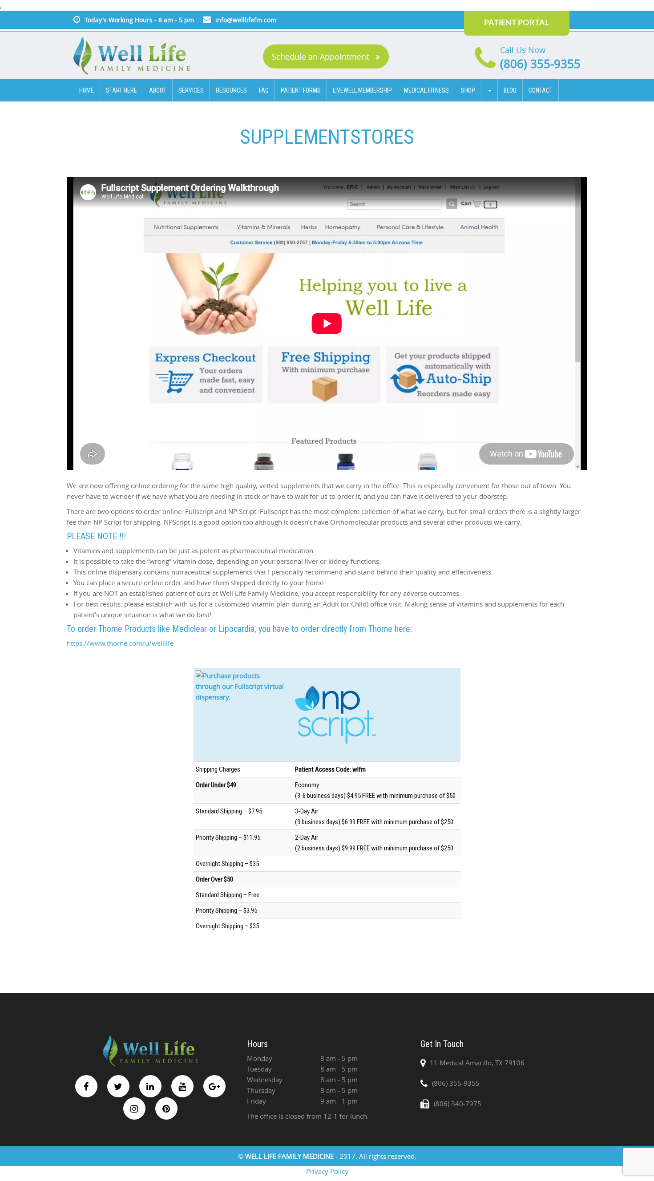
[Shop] (489, 90)
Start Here (121, 90)
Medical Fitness (426, 90)
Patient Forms (301, 90)
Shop (468, 90)
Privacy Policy (327, 1171)
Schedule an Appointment (321, 56)
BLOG (510, 90)
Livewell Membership (362, 90)
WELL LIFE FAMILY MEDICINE (290, 1156)
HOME (86, 90)
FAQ (264, 90)
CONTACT (541, 90)
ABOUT (157, 90)
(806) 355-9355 (540, 64)
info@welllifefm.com (245, 20)
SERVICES (191, 90)
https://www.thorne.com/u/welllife (120, 643)
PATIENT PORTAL (516, 23)
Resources (231, 90)
